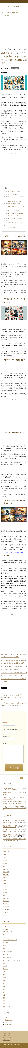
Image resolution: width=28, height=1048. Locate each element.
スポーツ (5, 954)
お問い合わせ (6, 1040)
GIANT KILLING (7, 932)
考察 (4, 998)
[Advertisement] (14, 32)
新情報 (5, 977)
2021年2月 (6, 883)
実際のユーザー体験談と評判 (13, 203)
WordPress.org (9, 1024)
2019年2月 (6, 901)
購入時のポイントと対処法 (14, 201)
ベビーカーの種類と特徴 (14, 194)
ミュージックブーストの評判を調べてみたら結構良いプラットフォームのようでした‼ (13, 697)
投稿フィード (8, 1020)
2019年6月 (6, 889)
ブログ (5, 966)
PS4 (4, 934)
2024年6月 (6, 854)
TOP (10, 12)
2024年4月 (6, 860)
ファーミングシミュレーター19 (11, 960)
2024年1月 (6, 869)
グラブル (5, 945)
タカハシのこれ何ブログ (11, 6)
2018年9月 (6, 915)
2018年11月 (6, 909)
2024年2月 (6, 866)
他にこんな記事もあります (14, 227)
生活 (4, 989)
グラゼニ (5, 942)
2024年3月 (6, 863)
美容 (4, 995)
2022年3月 (6, 877)
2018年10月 (6, 912)
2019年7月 (6, 886)
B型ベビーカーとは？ (13, 215)
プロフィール (6, 1033)
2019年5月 (6, 892)
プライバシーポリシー (9, 1037)
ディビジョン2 (7, 957)
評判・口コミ (15, 68)
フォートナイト (7, 963)
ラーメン (5, 969)
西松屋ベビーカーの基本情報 (13, 191)
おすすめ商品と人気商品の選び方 (16, 213)
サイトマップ (6, 1035)
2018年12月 (6, 906)
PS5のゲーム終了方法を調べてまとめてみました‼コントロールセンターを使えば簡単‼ (14, 808)
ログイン (7, 1017)
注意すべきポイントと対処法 (15, 222)
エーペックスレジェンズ (10, 940)
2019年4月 (6, 895)
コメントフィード (10, 1022)
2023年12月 (6, 872)
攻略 (4, 974)
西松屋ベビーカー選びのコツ (13, 210)
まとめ (7, 225)
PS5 (4, 937)
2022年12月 (6, 875)
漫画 (4, 986)
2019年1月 (6, 904)
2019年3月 (6, 898)
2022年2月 (6, 880)
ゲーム (5, 948)
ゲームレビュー (7, 951)
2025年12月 (6, 851)
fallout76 (5, 929)
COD (4, 926)
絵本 (4, 992)
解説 (4, 1003)
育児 (4, 1000)
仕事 (4, 971)
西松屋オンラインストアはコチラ (14, 553)
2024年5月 (6, 857)
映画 (4, 980)
